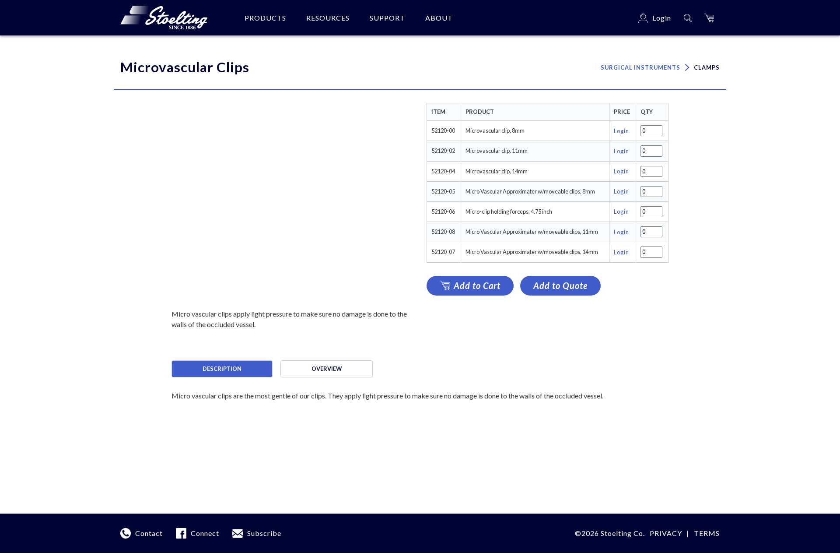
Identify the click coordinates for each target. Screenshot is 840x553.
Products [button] (265, 18)
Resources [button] (328, 18)
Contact (149, 533)
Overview (327, 368)
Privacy (666, 533)
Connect (205, 533)
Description (222, 368)
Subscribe (264, 533)
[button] (709, 17)
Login (621, 130)
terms (707, 533)
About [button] (439, 18)
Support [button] (387, 18)
